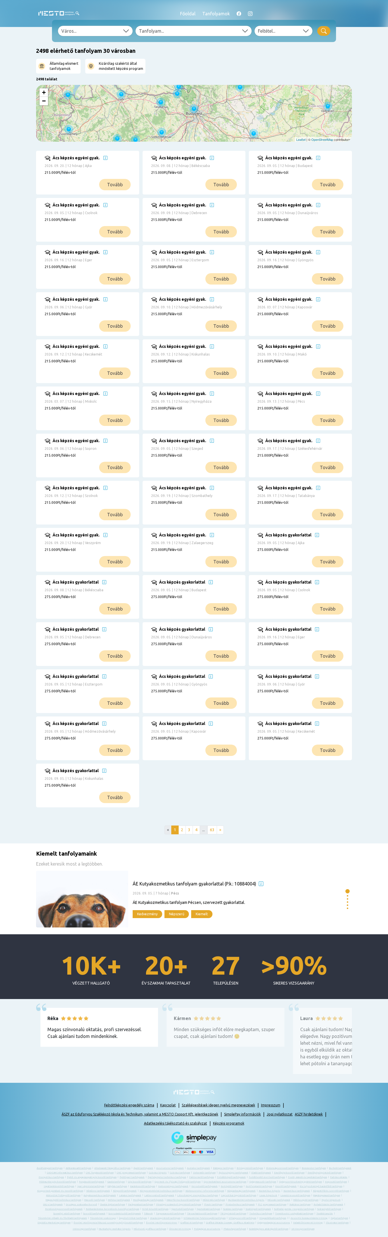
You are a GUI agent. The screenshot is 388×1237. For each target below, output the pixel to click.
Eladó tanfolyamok (261, 1172)
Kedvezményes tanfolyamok (173, 1186)
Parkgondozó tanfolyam (140, 1204)
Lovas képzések (268, 1195)
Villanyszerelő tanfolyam (242, 1218)
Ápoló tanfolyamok (143, 1168)
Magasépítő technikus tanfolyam (63, 1200)
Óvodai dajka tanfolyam (112, 1204)
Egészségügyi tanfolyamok (233, 1172)
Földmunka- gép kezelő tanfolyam (57, 1181)
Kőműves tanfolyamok (98, 1191)
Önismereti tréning (180, 1229)
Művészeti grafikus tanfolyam (150, 1229)
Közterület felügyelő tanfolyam (63, 1195)
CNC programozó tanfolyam (131, 1172)
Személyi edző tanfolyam (66, 1213)
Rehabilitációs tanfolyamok (328, 1204)
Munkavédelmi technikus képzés (246, 1200)
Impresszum (270, 1105)
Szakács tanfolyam (233, 1209)
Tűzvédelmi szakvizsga (103, 1218)
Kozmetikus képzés (269, 1191)
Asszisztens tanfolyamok (170, 1168)
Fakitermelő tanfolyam (201, 1177)
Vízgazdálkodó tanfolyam (272, 1218)
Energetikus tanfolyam (51, 1177)
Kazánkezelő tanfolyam (142, 1186)
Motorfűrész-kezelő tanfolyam (183, 1200)
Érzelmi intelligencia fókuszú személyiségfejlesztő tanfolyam (108, 1222)
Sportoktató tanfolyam (208, 1209)
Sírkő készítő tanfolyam (155, 1209)
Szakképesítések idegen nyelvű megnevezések (218, 1105)
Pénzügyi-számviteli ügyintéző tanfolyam (178, 1204)
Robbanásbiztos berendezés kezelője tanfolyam (112, 1209)
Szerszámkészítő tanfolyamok (125, 1213)
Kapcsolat (168, 1105)
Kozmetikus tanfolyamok (296, 1191)
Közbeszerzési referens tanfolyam (204, 1191)
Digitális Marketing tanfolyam (53, 1222)
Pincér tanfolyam (213, 1204)
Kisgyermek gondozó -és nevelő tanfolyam (60, 1191)
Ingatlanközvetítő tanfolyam (59, 1186)
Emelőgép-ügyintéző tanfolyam (324, 1172)
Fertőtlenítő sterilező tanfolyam (267, 1177)
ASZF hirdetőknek (309, 1114)
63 (212, 830)
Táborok (148, 1213)
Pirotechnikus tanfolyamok (240, 1204)
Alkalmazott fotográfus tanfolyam (112, 1168)
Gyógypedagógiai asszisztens (273, 1222)
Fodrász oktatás (338, 1177)
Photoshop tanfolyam (235, 1229)
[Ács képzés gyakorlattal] (308, 554)
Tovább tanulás (324, 1213)
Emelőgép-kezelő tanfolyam (289, 1172)
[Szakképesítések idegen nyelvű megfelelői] (105, 158)
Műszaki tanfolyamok (279, 1200)
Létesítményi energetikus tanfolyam (197, 1195)
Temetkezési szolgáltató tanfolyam (294, 1213)
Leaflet (301, 139)
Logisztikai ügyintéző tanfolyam (238, 1195)
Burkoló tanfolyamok (340, 1168)
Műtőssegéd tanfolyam (305, 1200)
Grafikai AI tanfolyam (191, 1222)
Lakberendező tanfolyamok (159, 1195)
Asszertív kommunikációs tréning (309, 1218)
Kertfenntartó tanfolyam (259, 1186)
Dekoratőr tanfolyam (204, 1172)
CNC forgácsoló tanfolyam (100, 1172)
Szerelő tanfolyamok (94, 1213)
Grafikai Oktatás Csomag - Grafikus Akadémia (230, 1222)
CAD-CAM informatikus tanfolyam (65, 1172)
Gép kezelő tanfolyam (139, 1181)
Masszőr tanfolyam (94, 1200)
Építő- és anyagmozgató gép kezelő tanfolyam (91, 1177)
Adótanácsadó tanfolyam (78, 1168)
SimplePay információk (242, 1114)
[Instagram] (250, 13)
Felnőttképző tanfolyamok (231, 1177)
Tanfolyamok (216, 13)
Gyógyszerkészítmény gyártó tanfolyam (300, 1181)
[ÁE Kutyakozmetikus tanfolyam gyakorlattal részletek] (189, 899)
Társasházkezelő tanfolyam (202, 1213)
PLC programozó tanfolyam (272, 1204)
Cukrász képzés (158, 1172)
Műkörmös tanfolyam (214, 1200)
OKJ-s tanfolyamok (53, 1204)
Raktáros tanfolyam (299, 1204)
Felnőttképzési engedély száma (129, 1105)
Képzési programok (228, 1123)
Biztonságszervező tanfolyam (282, 1168)
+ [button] (44, 92)
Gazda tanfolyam (116, 1181)
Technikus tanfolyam (260, 1213)
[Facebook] (239, 13)
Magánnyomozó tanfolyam (326, 1195)
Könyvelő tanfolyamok (125, 1191)
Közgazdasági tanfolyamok (241, 1191)
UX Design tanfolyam (302, 1229)
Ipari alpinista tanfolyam (90, 1186)
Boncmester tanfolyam (314, 1168)
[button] (347, 891)
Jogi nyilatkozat (280, 1114)
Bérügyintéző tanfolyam (250, 1168)
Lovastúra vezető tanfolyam (295, 1195)
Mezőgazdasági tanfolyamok (148, 1200)
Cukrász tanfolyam (180, 1172)
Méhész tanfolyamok (119, 1200)
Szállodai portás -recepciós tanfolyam (294, 1209)
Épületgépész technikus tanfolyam (167, 1177)
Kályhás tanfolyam (117, 1186)
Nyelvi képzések (331, 1200)
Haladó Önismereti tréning (308, 1222)
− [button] (44, 101)
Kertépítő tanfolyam (232, 1186)
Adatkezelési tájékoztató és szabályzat (175, 1123)
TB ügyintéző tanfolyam (233, 1213)
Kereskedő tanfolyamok (204, 1186)
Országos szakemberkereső (81, 1204)
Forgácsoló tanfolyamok (91, 1181)
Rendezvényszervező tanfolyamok (64, 1209)
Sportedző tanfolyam (183, 1209)
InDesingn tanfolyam (84, 1229)
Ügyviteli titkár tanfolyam (133, 1218)
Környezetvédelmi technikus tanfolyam (161, 1191)
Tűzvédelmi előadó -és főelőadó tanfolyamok (62, 1218)
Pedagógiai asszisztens (207, 1229)
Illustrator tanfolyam (337, 1222)
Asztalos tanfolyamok (198, 1168)
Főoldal (187, 13)
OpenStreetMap (322, 139)
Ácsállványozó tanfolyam (49, 1168)
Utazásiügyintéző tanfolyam (165, 1218)
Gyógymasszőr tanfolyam (262, 1181)
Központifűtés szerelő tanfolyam (331, 1191)
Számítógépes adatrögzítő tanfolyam (268, 1229)
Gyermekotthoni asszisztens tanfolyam (225, 1181)
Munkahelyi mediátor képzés (115, 1229)
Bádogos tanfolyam (223, 1168)
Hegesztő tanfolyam (336, 1181)
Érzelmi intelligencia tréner (161, 1222)
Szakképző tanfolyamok (258, 1209)
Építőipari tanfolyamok (132, 1177)
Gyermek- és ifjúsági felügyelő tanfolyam (178, 1181)
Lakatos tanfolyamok (130, 1195)
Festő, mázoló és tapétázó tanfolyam (307, 1177)
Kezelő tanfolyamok (286, 1186)
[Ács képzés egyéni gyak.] (96, 177)
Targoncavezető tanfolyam (170, 1213)
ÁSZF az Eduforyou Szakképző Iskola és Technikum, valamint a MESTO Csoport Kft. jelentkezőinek (140, 1114)
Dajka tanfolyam (339, 1218)
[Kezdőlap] (59, 13)
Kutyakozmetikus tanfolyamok (100, 1195)
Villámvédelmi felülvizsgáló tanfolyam (204, 1218)
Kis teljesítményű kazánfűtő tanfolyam (321, 1186)
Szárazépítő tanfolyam (329, 1209)
